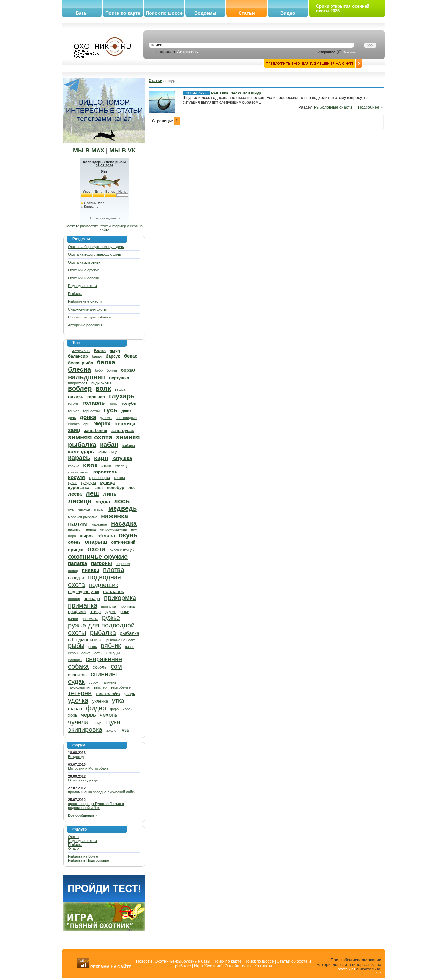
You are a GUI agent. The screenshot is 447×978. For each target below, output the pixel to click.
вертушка (119, 377)
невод (91, 529)
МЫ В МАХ (88, 150)
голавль (93, 403)
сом (116, 666)
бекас (130, 356)
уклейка (100, 701)
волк (103, 388)
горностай (91, 411)
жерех (102, 423)
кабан (109, 444)
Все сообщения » (82, 815)
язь (125, 730)
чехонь (108, 715)
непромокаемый (113, 529)
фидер (96, 708)
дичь (72, 418)
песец (73, 571)
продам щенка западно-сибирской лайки (101, 792)
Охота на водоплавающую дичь (94, 254)
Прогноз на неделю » (104, 218)
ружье (111, 617)
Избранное (327, 52)
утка (118, 700)
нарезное (99, 524)
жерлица (124, 423)
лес (131, 487)
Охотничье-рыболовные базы (182, 961)
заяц (74, 430)
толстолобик (108, 693)
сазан (129, 647)
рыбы (76, 645)
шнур (97, 723)
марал (99, 509)
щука (112, 722)
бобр (99, 370)
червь (88, 715)
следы (113, 652)
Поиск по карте (122, 13)
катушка (122, 458)
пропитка (127, 606)
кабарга (128, 446)
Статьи (247, 13)
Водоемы (205, 13)
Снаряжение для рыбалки (89, 317)
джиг (126, 410)
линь (109, 494)
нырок (87, 535)
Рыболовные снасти (85, 301)
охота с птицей (122, 550)
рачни (73, 619)
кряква (119, 478)
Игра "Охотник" (208, 966)
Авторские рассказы (85, 325)
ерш (86, 424)
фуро (114, 709)
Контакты (263, 966)
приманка (82, 605)
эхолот (112, 730)
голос (113, 403)
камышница (107, 452)
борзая (128, 370)
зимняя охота (90, 437)
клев (106, 465)
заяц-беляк (95, 430)
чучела (78, 722)
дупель (106, 418)
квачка (73, 466)
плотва (113, 569)
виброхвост (77, 383)
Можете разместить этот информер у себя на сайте (104, 228)
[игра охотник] (104, 930)
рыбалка (103, 632)
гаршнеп (96, 396)
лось (122, 501)
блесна (79, 369)
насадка (124, 523)
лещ (92, 493)
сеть (98, 653)
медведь (122, 508)
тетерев (80, 692)
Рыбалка (75, 294)
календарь (81, 451)
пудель (110, 612)
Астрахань (187, 51)
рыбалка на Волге (121, 640)
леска (75, 494)
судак (76, 681)
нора (72, 536)
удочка (78, 700)
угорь (129, 693)
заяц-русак (122, 430)
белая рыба (80, 362)
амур (115, 350)
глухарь (121, 396)
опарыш (96, 542)
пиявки (90, 570)
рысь (92, 647)
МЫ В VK (122, 150)
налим (78, 523)
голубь (129, 403)
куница (107, 482)
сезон (73, 653)
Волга (100, 350)
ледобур (115, 487)
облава (106, 535)
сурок (93, 682)
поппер (74, 599)
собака (78, 666)
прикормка (120, 597)
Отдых (73, 848)
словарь (75, 660)
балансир (78, 356)
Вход (378, 972)
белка (106, 362)
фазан (75, 708)
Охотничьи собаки (83, 278)
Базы (82, 13)
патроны (101, 563)
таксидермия (79, 687)
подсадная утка (83, 591)
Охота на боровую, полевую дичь (96, 247)
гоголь (73, 403)
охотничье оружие (98, 556)
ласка (98, 487)
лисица (79, 501)
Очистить (349, 52)
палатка (77, 563)
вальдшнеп (86, 377)
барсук (113, 356)
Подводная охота (82, 286)
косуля (76, 477)
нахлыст (75, 529)
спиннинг (104, 674)
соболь (100, 667)
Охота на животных (84, 262)
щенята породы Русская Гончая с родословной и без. (96, 806)
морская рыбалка (82, 517)
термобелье (121, 687)
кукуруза (88, 483)
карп (101, 458)
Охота (73, 837)
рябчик (111, 645)
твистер (100, 687)
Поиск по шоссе (164, 13)
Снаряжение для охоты (87, 309)
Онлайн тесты (238, 966)
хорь (72, 715)
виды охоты (101, 383)
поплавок (113, 591)
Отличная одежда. (83, 780)
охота (96, 549)
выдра (120, 389)
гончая (73, 411)
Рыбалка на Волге (83, 856)
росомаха (90, 619)
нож (134, 529)
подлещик (103, 584)
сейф (85, 653)
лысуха (84, 509)
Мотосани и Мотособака (88, 768)
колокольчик (78, 472)
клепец (121, 466)
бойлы (112, 370)
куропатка (78, 487)
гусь (110, 410)
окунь (128, 535)
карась (79, 457)
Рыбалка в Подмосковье (88, 860)
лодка (102, 501)
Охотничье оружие (83, 270)
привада (92, 598)
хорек (127, 709)
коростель (104, 471)
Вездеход (76, 757)
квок (90, 465)
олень (74, 542)
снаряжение (104, 658)
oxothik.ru (346, 969)
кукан (72, 483)
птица (95, 611)
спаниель (77, 674)
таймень (109, 682)
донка (88, 417)
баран (97, 356)
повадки (76, 577)
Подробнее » (370, 107)
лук (71, 509)
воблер (80, 388)
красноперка (99, 478)
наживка (114, 516)
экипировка (85, 729)
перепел (123, 564)
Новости (144, 961)
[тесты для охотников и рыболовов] (104, 901)
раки (124, 611)
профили (77, 611)
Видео (287, 13)
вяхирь (75, 396)
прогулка (108, 606)
